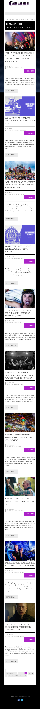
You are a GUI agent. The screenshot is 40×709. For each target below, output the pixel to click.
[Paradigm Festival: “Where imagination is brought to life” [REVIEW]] (20, 432)
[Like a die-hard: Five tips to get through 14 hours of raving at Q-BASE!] (20, 307)
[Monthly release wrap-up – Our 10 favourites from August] (20, 243)
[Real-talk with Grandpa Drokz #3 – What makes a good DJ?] (20, 496)
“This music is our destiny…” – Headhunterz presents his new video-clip (20, 627)
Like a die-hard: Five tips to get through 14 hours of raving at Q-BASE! (18, 313)
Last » (23, 676)
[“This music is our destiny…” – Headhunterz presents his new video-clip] (20, 621)
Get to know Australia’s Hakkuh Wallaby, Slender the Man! (20, 121)
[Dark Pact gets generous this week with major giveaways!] (20, 560)
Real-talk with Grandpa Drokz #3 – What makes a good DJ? (20, 501)
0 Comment (30, 71)
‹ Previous (9, 672)
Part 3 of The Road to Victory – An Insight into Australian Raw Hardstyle (20, 185)
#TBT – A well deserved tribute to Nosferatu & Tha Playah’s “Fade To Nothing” (19, 375)
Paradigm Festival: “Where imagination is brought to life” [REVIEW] (18, 437)
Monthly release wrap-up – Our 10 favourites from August (18, 249)
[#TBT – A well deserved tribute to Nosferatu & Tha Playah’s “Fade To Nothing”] (20, 370)
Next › (15, 676)
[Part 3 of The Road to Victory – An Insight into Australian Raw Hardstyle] (20, 179)
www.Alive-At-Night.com (22, 696)
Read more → (11, 91)
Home (7, 19)
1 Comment (30, 575)
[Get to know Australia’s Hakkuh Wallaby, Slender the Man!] (20, 115)
